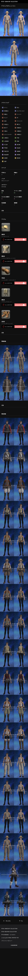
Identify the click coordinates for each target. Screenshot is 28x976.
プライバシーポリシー (6, 940)
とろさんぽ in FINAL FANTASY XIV (10, 937)
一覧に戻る (8, 921)
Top (22, 921)
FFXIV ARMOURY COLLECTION (9, 1)
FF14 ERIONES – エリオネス (8, 934)
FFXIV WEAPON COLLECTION (9, 931)
